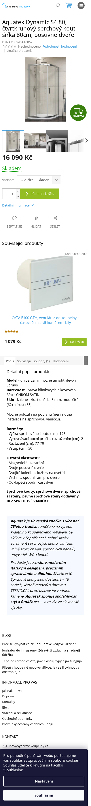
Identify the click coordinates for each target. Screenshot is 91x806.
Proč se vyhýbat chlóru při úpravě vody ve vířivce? (39, 644)
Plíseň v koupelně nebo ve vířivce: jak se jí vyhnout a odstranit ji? (40, 669)
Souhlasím (43, 795)
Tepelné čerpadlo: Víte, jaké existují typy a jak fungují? (42, 661)
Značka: (19, 50)
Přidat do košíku (42, 194)
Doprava (8, 696)
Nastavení (44, 781)
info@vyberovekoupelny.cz (28, 746)
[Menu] (81, 5)
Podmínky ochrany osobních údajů (27, 724)
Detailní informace (16, 205)
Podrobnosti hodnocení (59, 46)
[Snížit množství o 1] (18, 196)
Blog (5, 707)
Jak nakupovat (12, 691)
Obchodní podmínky (17, 718)
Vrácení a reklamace (17, 713)
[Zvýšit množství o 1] (18, 191)
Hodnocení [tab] (61, 361)
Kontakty (8, 702)
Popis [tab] (10, 361)
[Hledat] (57, 5)
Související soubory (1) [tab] (33, 361)
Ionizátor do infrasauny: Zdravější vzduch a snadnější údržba (41, 652)
